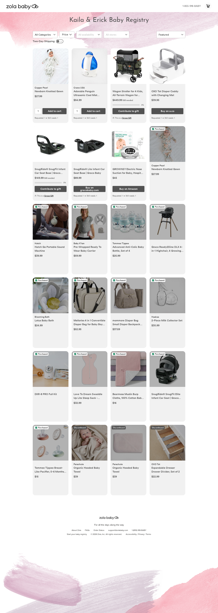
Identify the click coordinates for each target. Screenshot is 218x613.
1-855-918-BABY (192, 5)
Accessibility (131, 534)
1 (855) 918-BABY (139, 530)
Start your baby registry (77, 534)
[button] (50, 67)
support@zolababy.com (118, 530)
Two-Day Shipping (44, 41)
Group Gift (126, 118)
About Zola (76, 530)
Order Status (99, 530)
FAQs (87, 530)
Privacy (141, 534)
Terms (148, 534)
